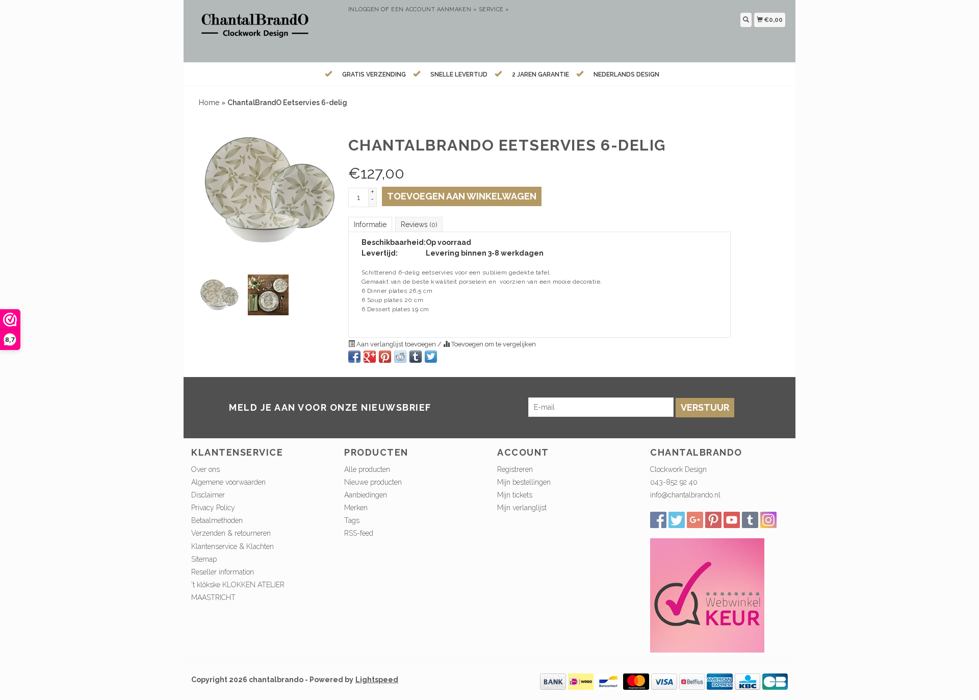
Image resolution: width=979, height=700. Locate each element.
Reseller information (222, 572)
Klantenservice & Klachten (232, 546)
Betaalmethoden (217, 520)
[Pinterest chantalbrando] (713, 520)
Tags (351, 520)
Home (209, 102)
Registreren (515, 469)
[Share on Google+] (370, 357)
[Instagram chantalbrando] (768, 520)
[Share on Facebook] (354, 357)
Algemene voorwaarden (228, 482)
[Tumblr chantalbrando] (750, 520)
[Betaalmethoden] (553, 681)
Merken (356, 508)
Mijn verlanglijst (522, 508)
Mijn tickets (514, 495)
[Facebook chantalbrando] (658, 520)
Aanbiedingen (365, 495)
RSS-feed (358, 533)
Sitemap (204, 559)
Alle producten (367, 469)
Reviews (419, 224)
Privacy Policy (213, 508)
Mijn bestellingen (524, 482)
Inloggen (363, 9)
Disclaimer (208, 495)
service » (494, 9)
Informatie (370, 224)
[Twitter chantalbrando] (676, 520)
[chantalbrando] (266, 30)
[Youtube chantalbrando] (732, 520)
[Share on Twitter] (431, 357)
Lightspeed (376, 680)
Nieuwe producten (373, 482)
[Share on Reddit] (400, 357)
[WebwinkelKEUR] (707, 595)
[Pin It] (385, 357)
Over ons (205, 469)
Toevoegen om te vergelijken (493, 344)
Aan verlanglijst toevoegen (396, 344)
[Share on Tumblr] (415, 357)
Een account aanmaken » (434, 9)
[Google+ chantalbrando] (695, 520)
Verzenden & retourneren (231, 533)
